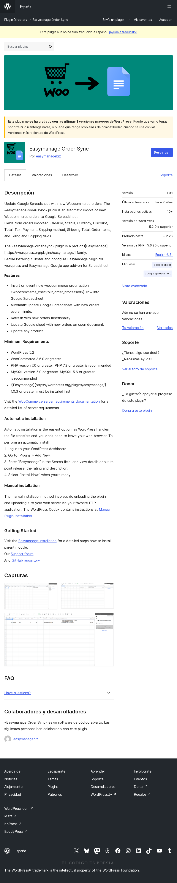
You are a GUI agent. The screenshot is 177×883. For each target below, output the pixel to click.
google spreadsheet (158, 273)
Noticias (10, 779)
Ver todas (165, 328)
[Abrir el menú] (170, 6)
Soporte (166, 175)
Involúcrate (143, 771)
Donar (141, 786)
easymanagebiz (48, 156)
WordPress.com (19, 808)
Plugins (52, 786)
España (20, 851)
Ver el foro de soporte (140, 369)
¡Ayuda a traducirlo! (123, 32)
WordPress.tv (103, 794)
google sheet (162, 264)
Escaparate (56, 771)
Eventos (140, 779)
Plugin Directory (15, 19)
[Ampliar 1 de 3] (51, 589)
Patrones (54, 794)
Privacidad (12, 794)
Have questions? (17, 693)
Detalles (15, 175)
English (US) (164, 254)
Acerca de (12, 771)
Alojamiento (13, 786)
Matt (10, 816)
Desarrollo (70, 175)
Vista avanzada (134, 286)
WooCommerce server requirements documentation (59, 401)
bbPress (13, 824)
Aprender (98, 771)
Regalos (142, 794)
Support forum (22, 554)
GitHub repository (26, 560)
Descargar (162, 152)
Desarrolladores (103, 786)
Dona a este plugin (137, 410)
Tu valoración (133, 328)
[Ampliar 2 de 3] (108, 589)
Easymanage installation (37, 541)
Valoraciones (42, 175)
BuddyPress (16, 831)
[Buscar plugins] (50, 46)
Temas (52, 779)
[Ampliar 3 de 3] (108, 619)
